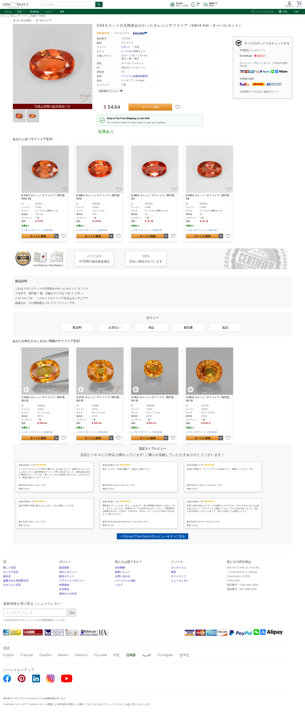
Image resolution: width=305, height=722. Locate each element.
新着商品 (34, 11)
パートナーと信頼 (125, 580)
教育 (62, 11)
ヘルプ (50, 11)
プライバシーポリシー (72, 580)
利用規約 (64, 584)
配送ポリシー (66, 576)
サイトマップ (178, 576)
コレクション (178, 567)
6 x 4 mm (126, 51)
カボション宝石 (12, 584)
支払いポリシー (68, 571)
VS (123, 71)
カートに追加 (150, 107)
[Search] (99, 4)
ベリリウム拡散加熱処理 (134, 76)
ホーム (8, 11)
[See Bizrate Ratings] (140, 33)
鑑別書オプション (108, 90)
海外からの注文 (68, 593)
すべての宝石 (10, 571)
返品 (225, 327)
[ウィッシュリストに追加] (177, 107)
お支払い (114, 327)
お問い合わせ (122, 576)
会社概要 (120, 567)
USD (296, 11)
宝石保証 (64, 589)
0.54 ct (125, 46)
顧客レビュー (122, 571)
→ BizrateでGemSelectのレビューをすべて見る (152, 536)
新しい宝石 (9, 567)
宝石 (21, 11)
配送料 (77, 327)
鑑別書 (188, 327)
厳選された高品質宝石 (16, 580)
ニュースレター (180, 580)
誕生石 (7, 576)
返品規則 (64, 567)
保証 (151, 327)
